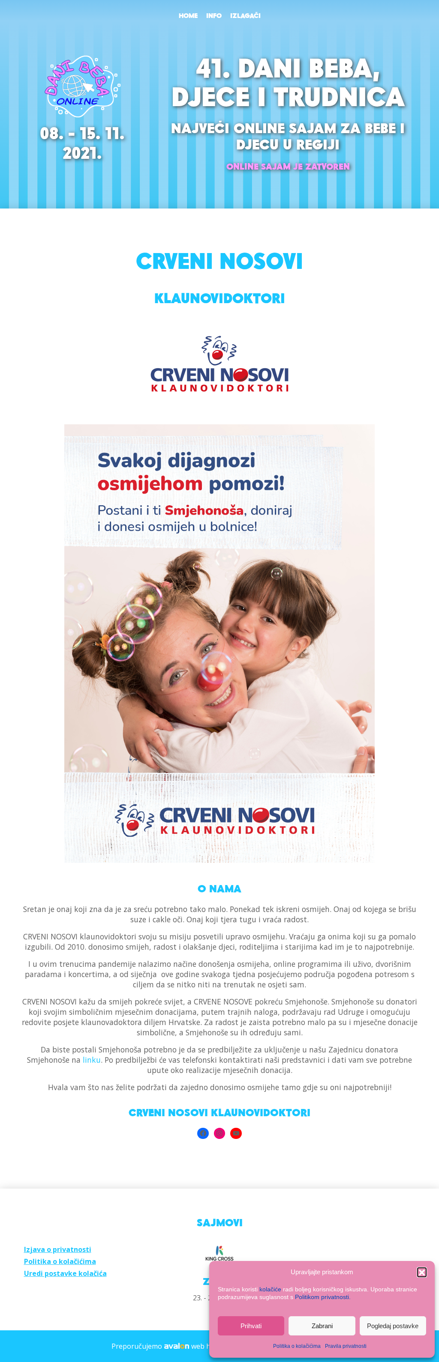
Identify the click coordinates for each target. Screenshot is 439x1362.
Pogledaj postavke (392, 1325)
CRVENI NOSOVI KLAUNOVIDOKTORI (219, 1113)
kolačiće (270, 1289)
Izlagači (245, 16)
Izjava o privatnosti (57, 1249)
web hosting (211, 1346)
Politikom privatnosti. (323, 1296)
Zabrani (322, 1325)
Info (214, 16)
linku (92, 1060)
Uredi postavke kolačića (65, 1273)
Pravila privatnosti (346, 1346)
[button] (422, 1272)
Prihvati (251, 1325)
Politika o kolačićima (297, 1346)
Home (188, 16)
